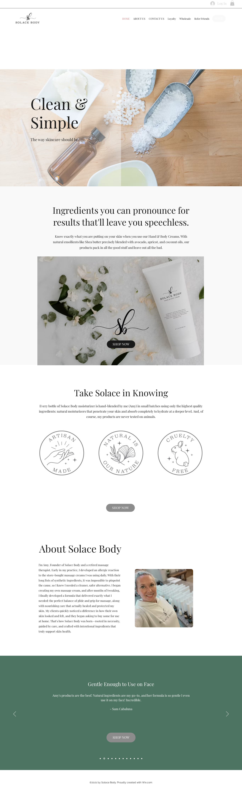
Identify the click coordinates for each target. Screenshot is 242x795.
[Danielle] (141, 758)
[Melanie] (126, 758)
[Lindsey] (134, 758)
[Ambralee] (111, 758)
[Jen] (123, 758)
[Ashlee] (108, 758)
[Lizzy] (100, 758)
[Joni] (119, 758)
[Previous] (14, 714)
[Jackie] (115, 758)
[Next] (227, 714)
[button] (232, 3)
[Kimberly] (130, 758)
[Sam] (104, 758)
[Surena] (138, 758)
